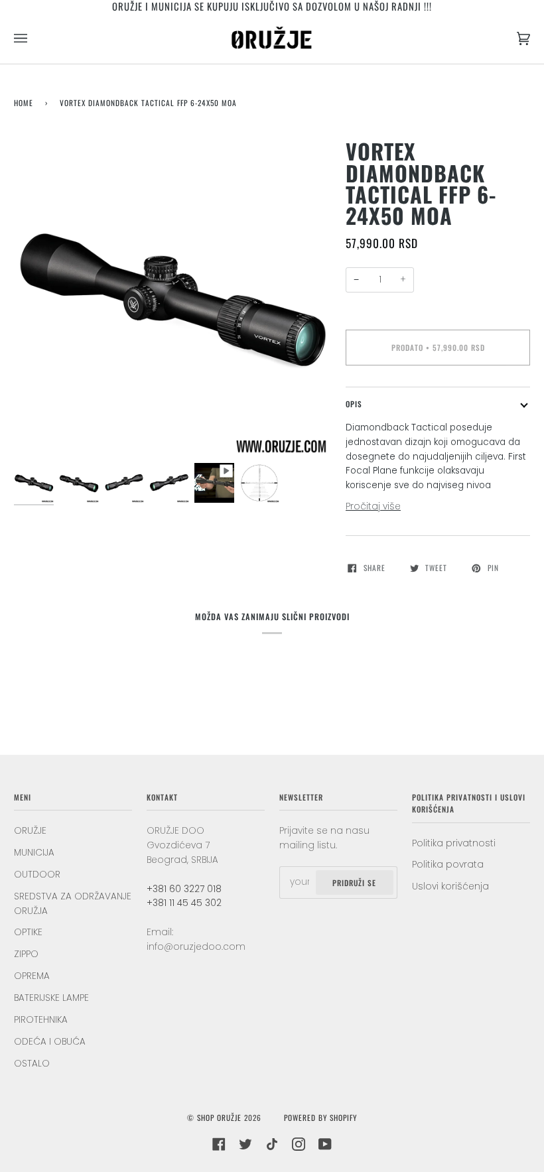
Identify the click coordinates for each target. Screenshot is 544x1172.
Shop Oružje (219, 1117)
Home (23, 102)
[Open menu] (34, 38)
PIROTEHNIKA (41, 1019)
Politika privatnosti (454, 843)
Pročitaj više (373, 506)
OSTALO (32, 1063)
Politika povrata (448, 864)
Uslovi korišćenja (450, 886)
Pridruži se (354, 882)
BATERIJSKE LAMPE (51, 998)
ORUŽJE (30, 830)
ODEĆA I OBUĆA (50, 1041)
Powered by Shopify (320, 1117)
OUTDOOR (37, 874)
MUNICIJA (34, 852)
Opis (354, 403)
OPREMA (32, 976)
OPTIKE (28, 932)
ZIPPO (26, 954)
